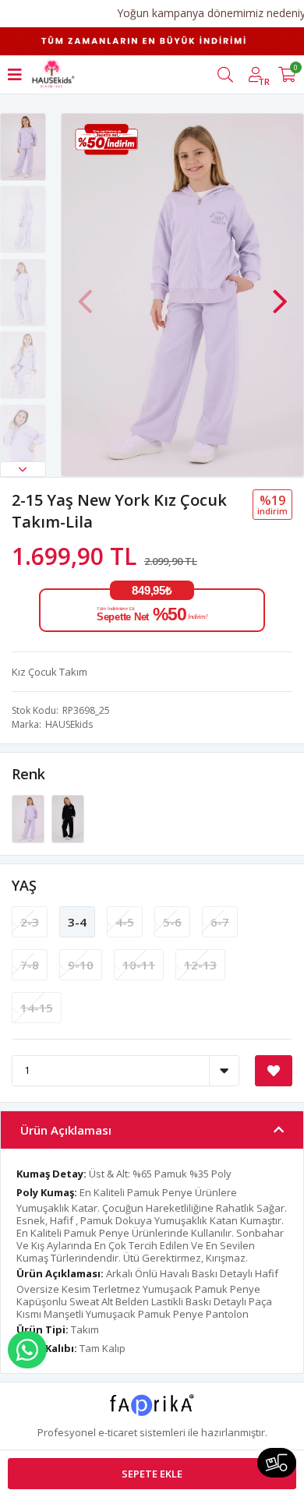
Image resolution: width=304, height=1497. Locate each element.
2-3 (29, 922)
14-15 (36, 1007)
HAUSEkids (69, 724)
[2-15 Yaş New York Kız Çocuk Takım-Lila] (29, 817)
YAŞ (24, 885)
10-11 (138, 965)
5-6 (172, 922)
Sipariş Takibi (276, 1463)
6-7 (219, 922)
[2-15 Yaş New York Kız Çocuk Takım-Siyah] (68, 817)
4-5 (124, 922)
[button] (23, 469)
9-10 (81, 965)
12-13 (200, 965)
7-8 (29, 965)
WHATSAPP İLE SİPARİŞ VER (27, 1349)
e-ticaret (117, 1432)
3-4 (77, 922)
